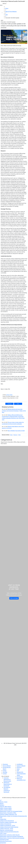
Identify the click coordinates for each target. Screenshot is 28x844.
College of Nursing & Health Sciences (9, 827)
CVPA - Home (3, 833)
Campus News (9, 394)
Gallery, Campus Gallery (6, 808)
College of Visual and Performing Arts (9, 831)
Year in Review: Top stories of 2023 (16, 430)
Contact (5, 773)
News (11, 434)
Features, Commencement (6, 830)
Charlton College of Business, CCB (8, 814)
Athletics (2, 805)
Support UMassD (21, 766)
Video (19, 434)
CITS (1, 817)
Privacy (4, 770)
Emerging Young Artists (6, 841)
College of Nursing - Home (6, 828)
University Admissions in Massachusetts (7, 779)
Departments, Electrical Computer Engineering (11, 836)
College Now (3, 819)
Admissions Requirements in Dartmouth (8, 784)
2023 (6, 14)
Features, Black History (5, 806)
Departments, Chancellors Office (8, 813)
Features (15, 434)
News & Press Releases (11, 11)
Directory (19, 767)
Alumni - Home (3, 802)
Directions (5, 764)
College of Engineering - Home (7, 825)
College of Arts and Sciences (7, 820)
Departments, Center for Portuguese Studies (11, 811)
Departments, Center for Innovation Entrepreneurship (13, 816)
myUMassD (20, 764)
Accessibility (20, 777)
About (6, 8)
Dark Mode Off (14, 795)
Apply (18, 769)
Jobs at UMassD (7, 766)
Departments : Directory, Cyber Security (10, 835)
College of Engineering (5, 824)
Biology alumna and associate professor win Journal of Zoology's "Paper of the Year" (14, 410)
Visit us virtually (14, 598)
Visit (18, 770)
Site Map (5, 772)
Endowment (3, 842)
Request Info (20, 772)
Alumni (1, 803)
